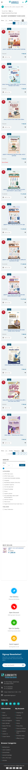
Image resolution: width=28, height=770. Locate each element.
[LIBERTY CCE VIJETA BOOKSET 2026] (5, 550)
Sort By (11, 20)
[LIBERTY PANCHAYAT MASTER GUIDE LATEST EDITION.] (14, 153)
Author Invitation (6, 718)
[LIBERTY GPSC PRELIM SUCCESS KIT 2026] (14, 223)
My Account (19, 718)
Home (3, 712)
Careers (4, 731)
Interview (4, 760)
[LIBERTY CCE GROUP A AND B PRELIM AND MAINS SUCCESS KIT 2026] (14, 293)
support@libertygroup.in (9, 695)
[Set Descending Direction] (23, 21)
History (18, 723)
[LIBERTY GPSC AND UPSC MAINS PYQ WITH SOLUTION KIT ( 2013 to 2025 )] (14, 188)
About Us (4, 715)
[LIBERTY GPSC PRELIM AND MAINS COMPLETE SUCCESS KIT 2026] (14, 258)
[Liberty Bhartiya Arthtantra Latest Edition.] (14, 363)
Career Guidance (6, 750)
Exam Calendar (6, 723)
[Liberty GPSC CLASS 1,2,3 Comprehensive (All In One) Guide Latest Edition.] (14, 398)
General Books (5, 752)
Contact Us (5, 734)
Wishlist (18, 720)
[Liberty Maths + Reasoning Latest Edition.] (14, 433)
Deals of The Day (6, 726)
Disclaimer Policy (20, 735)
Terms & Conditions (21, 728)
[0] (25, 2)
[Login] (22, 2)
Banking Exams (6, 747)
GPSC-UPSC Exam (6, 757)
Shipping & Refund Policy (20, 732)
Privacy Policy (19, 726)
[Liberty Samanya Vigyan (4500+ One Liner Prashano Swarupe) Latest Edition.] (14, 82)
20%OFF (4, 31)
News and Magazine (7, 720)
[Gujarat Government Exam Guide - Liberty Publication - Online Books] (14, 2)
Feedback (4, 728)
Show (2, 20)
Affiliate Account (20, 738)
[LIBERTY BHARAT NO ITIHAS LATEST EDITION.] (14, 47)
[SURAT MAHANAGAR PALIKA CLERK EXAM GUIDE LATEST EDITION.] (14, 328)
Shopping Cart (19, 712)
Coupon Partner (6, 736)
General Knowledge (7, 755)
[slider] (3, 468)
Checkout (18, 715)
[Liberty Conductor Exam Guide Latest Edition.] (14, 118)
